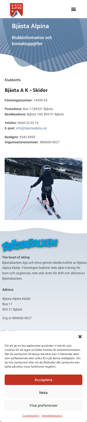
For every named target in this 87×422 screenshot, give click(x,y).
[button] (80, 336)
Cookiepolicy (30, 415)
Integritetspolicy (52, 415)
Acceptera (43, 380)
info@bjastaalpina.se (31, 128)
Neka (43, 392)
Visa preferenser (43, 405)
